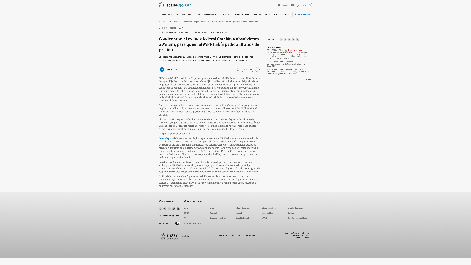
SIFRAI (264, 218)
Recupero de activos (218, 218)
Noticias (291, 213)
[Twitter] (164, 208)
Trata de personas (241, 14)
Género (276, 14)
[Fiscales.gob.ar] (175, 5)
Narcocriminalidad (183, 14)
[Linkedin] (178, 208)
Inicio (163, 22)
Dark (177, 223)
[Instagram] (173, 208)
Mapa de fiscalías (304, 14)
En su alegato (166, 138)
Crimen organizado (269, 208)
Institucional (164, 14)
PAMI (186, 218)
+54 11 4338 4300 (302, 238)
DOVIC (186, 213)
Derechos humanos (295, 208)
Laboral (239, 213)
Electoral (213, 213)
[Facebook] (160, 208)
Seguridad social (242, 218)
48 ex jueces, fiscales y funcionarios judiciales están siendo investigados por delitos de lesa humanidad (288, 73)
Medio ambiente (268, 213)
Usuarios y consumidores (297, 218)
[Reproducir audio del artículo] (162, 69)
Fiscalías (286, 14)
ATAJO (212, 208)
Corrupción (224, 14)
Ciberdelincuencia (243, 208)
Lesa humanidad (260, 14)
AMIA (186, 208)
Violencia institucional (192, 223)
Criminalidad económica (205, 14)
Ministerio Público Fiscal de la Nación (242, 235)
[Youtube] (169, 208)
